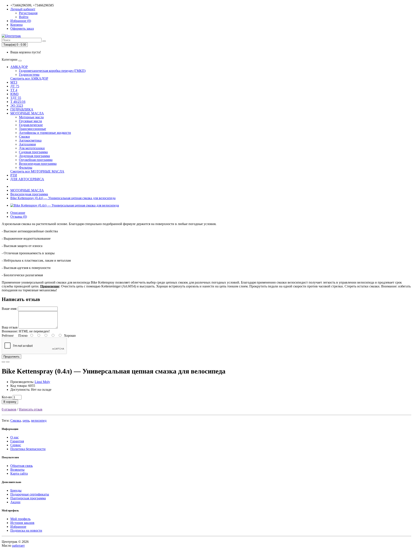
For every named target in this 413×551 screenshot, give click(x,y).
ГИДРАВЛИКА (21, 109)
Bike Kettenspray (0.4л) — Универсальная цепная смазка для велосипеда (63, 198)
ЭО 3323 (16, 105)
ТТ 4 (13, 90)
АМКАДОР (19, 67)
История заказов (22, 523)
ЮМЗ (14, 94)
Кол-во (7, 397)
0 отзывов (9, 409)
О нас (14, 437)
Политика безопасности (28, 449)
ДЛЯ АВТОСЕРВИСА (27, 179)
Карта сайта (19, 473)
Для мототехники (32, 148)
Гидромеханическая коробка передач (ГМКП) (52, 71)
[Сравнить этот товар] (7, 362)
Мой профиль (20, 519)
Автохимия (27, 144)
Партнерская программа (28, 498)
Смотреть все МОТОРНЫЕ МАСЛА (37, 171)
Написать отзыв (30, 409)
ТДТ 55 (15, 98)
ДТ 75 (14, 86)
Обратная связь (21, 466)
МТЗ (13, 82)
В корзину (9, 401)
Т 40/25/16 (17, 101)
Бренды (16, 490)
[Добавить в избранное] (3, 362)
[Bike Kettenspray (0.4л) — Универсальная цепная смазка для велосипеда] (64, 205)
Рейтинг (8, 335)
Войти (23, 17)
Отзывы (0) (18, 216)
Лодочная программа (34, 156)
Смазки (24, 136)
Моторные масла (31, 117)
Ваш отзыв (10, 327)
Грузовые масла (30, 121)
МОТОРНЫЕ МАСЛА (27, 113)
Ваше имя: (9, 308)
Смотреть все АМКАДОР (29, 78)
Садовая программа (33, 152)
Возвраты (17, 469)
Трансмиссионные (32, 129)
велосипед (38, 420)
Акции (15, 502)
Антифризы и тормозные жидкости (45, 132)
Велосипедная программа (38, 163)
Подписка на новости (26, 530)
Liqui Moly (42, 382)
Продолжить (11, 356)
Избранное (18, 526)
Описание (17, 213)
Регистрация (28, 13)
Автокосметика (30, 140)
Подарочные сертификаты (29, 494)
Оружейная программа (35, 160)
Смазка (15, 420)
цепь (26, 420)
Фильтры (25, 167)
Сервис (15, 445)
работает (18, 545)
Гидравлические (31, 125)
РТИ (13, 175)
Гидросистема (29, 74)
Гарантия (17, 441)
